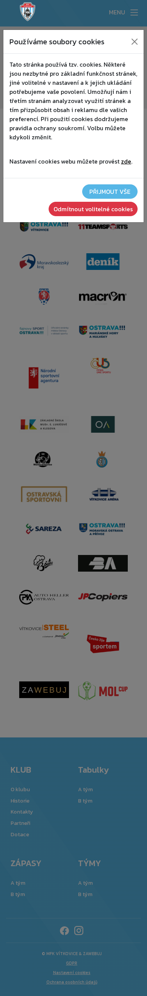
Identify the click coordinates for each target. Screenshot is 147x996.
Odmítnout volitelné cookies (93, 209)
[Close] (135, 42)
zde (126, 161)
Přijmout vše (109, 191)
